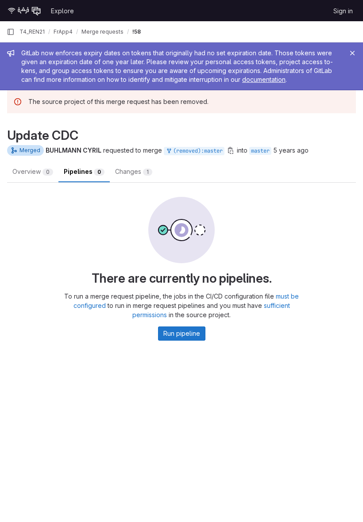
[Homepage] (24, 11)
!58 (136, 31)
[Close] (352, 53)
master (260, 150)
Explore (62, 11)
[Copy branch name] (230, 150)
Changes (132, 171)
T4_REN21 (32, 31)
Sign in (343, 11)
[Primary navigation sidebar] (11, 32)
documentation (264, 79)
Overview (31, 171)
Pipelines (82, 171)
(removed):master (196, 150)
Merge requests (102, 31)
